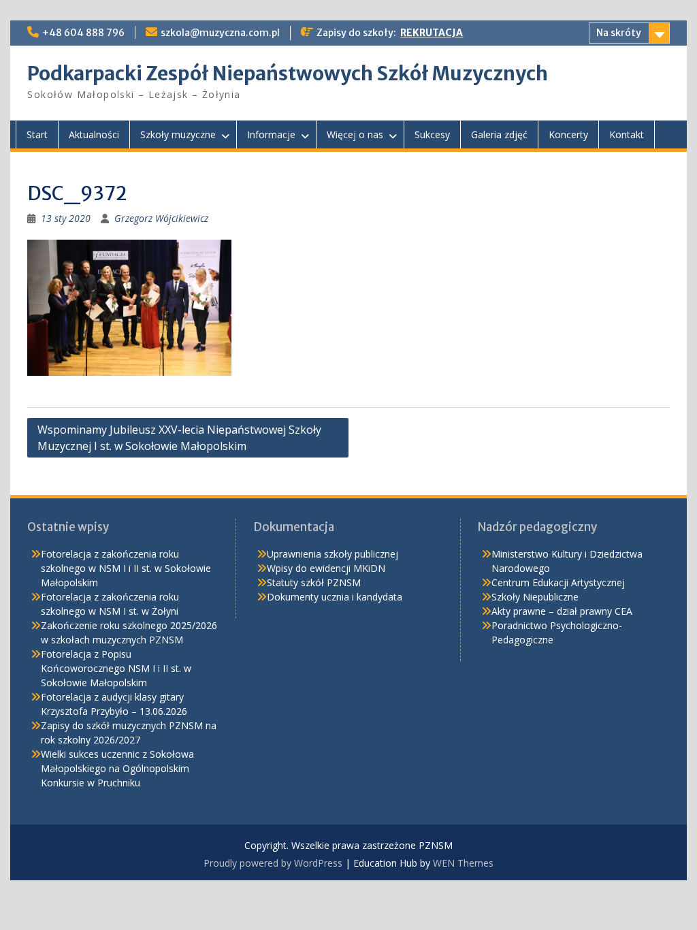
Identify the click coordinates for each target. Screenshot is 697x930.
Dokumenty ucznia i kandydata (334, 596)
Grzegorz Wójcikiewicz (161, 218)
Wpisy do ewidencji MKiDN (326, 568)
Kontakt (626, 134)
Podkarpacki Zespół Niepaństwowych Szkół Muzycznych (287, 73)
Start (37, 134)
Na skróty (618, 33)
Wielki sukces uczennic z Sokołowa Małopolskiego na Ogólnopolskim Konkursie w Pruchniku (117, 768)
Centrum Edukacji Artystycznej (558, 582)
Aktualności (94, 134)
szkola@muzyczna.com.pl (220, 33)
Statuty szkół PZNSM (314, 582)
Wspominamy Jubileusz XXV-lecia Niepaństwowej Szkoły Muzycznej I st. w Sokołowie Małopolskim (179, 437)
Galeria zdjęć (499, 134)
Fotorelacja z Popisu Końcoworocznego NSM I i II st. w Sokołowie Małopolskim (116, 668)
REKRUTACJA (431, 33)
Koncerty (568, 134)
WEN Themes (463, 862)
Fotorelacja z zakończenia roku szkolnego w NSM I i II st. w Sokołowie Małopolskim (126, 568)
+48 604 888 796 (83, 33)
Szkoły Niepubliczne (535, 596)
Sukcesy (432, 134)
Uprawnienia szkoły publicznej (332, 553)
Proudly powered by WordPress (273, 862)
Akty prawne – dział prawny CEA (561, 611)
